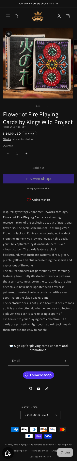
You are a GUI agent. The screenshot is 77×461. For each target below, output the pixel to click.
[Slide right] (47, 106)
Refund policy (65, 444)
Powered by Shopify (44, 444)
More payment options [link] (38, 188)
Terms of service (39, 450)
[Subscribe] (64, 361)
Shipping (7, 139)
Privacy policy (20, 450)
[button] (8, 16)
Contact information (40, 456)
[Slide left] (29, 106)
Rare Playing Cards (23, 444)
